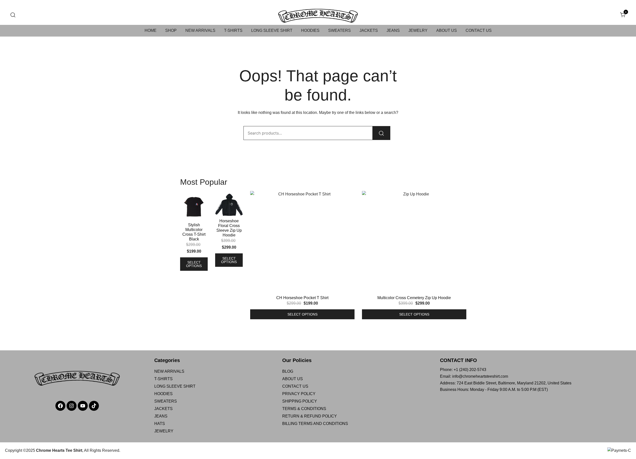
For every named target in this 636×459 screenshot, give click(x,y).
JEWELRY (418, 30)
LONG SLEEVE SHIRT (271, 30)
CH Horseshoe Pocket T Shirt (302, 298)
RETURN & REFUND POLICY (309, 416)
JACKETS (368, 30)
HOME (151, 30)
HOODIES (310, 30)
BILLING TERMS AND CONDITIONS (315, 423)
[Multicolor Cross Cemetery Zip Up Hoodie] (414, 243)
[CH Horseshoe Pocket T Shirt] (302, 243)
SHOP (171, 30)
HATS (159, 423)
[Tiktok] (94, 406)
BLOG (287, 371)
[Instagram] (72, 406)
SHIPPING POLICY (299, 401)
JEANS (393, 30)
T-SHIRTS (233, 30)
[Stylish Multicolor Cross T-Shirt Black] (194, 207)
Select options (194, 264)
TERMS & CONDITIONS (304, 409)
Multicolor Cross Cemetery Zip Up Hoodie (414, 298)
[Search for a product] (13, 15)
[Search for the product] (381, 133)
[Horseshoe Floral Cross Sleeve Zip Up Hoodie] (229, 205)
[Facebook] (60, 406)
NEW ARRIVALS (200, 30)
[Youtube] (83, 406)
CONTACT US (479, 30)
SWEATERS (339, 30)
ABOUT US (446, 30)
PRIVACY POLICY (299, 394)
